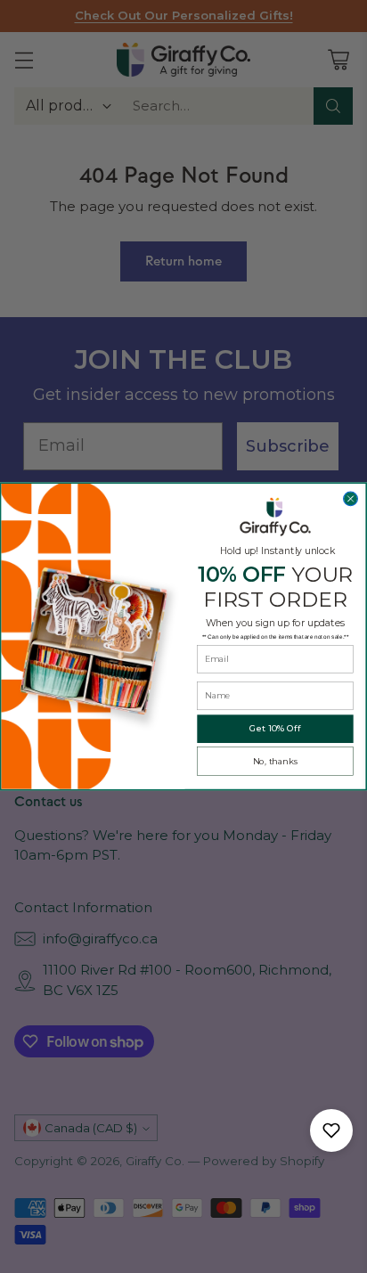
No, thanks (275, 761)
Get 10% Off (275, 728)
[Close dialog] (351, 499)
